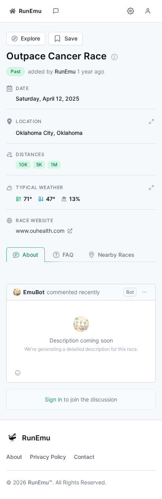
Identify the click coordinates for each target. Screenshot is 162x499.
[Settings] (130, 11)
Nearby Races (116, 254)
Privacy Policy (48, 456)
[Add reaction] (17, 372)
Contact (84, 456)
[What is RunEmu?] (114, 57)
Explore (30, 38)
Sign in (53, 399)
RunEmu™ (40, 482)
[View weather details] (151, 187)
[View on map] (151, 121)
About (30, 254)
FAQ (68, 254)
